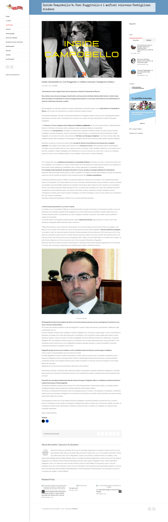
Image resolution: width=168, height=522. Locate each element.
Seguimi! (132, 24)
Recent (148, 40)
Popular (136, 40)
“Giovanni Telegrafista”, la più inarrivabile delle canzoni (145, 72)
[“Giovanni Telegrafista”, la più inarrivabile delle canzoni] (133, 71)
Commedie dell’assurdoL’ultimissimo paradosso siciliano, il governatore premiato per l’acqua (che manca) (54, 493)
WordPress (75, 508)
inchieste (54, 85)
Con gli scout (73, 488)
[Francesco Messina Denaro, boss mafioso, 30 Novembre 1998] (133, 60)
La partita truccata (142, 123)
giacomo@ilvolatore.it (12, 74)
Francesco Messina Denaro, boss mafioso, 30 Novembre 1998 (145, 60)
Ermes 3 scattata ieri (83, 125)
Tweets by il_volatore (136, 133)
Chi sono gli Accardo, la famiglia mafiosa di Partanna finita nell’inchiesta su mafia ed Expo (145, 48)
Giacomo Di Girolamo (69, 444)
